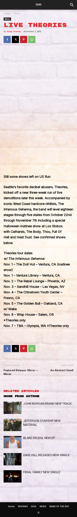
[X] (15, 39)
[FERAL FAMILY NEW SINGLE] (12, 476)
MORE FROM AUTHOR (21, 396)
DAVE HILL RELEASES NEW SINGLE (46, 455)
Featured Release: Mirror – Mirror (21, 372)
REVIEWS (23, 506)
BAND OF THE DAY (59, 506)
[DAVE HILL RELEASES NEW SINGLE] (12, 459)
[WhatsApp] (31, 39)
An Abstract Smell (61, 370)
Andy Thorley (14, 31)
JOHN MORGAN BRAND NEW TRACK (47, 403)
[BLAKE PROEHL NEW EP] (12, 442)
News (17, 13)
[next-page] (11, 489)
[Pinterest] (23, 39)
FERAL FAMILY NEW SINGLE (41, 472)
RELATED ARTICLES (21, 391)
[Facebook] (7, 39)
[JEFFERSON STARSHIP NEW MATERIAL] (12, 425)
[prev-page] (6, 489)
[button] (72, 5)
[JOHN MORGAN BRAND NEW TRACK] (12, 408)
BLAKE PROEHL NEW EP (39, 438)
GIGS (33, 506)
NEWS (43, 506)
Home (7, 13)
